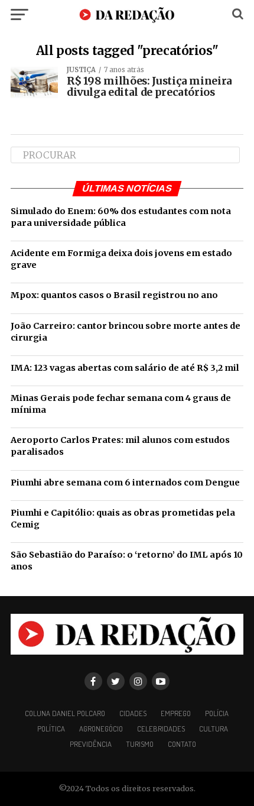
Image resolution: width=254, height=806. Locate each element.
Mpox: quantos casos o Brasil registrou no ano (114, 295)
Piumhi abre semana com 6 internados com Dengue (125, 482)
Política (51, 728)
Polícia (217, 713)
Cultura (213, 728)
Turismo (140, 744)
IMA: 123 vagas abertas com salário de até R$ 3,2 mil (125, 367)
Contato (182, 744)
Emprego (176, 713)
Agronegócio (101, 728)
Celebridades (161, 728)
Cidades (132, 713)
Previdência (91, 744)
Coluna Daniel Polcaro (65, 713)
